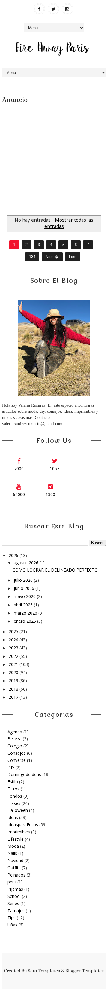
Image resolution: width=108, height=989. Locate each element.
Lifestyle (16, 839)
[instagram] (67, 8)
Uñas (12, 925)
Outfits (14, 867)
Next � (52, 256)
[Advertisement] (54, 158)
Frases (14, 803)
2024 (14, 639)
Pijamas (15, 889)
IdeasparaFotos (23, 824)
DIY (11, 767)
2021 (14, 664)
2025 (14, 631)
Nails (12, 853)
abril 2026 (24, 605)
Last (72, 256)
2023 (14, 648)
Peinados (17, 875)
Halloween (18, 810)
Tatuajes (16, 911)
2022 (14, 656)
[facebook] (39, 8)
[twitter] (53, 8)
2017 (14, 697)
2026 (14, 555)
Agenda (15, 732)
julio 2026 (24, 580)
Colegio (15, 746)
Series (13, 903)
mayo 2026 (25, 596)
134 (32, 256)
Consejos (17, 753)
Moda (13, 846)
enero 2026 (25, 621)
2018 (14, 689)
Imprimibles (19, 832)
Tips (12, 917)
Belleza (15, 738)
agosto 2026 (27, 562)
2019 (14, 680)
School (14, 896)
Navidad (15, 860)
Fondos (15, 796)
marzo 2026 (26, 613)
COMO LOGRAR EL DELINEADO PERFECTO (55, 570)
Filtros (14, 789)
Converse (17, 760)
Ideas (13, 817)
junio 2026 (24, 588)
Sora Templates (44, 970)
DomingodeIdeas (24, 774)
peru (12, 882)
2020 (14, 672)
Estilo (13, 781)
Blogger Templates (84, 970)
